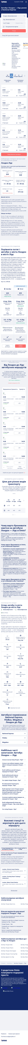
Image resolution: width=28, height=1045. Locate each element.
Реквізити (3, 1034)
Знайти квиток (7, 176)
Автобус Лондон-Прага (7, 948)
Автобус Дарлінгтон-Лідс (7, 957)
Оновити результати (13, 383)
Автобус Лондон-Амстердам (8, 951)
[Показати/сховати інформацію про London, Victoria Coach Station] (25, 871)
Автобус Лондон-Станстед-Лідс (9, 954)
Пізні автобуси (19, 467)
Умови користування (14, 1034)
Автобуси (9, 963)
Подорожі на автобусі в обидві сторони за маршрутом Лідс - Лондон (13, 921)
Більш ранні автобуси (10, 467)
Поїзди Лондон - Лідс (7, 924)
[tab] (7, 81)
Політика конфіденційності (8, 1036)
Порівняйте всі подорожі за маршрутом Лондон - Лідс (12, 927)
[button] (8, 23)
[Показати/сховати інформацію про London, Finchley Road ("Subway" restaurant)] (25, 877)
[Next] (24, 76)
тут (24, 472)
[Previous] (4, 501)
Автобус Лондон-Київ (6, 944)
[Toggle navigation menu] (26, 2)
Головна (3, 963)
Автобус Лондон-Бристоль (8, 904)
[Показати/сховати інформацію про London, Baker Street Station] (25, 884)
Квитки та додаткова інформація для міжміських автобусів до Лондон (11, 931)
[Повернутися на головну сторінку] (4, 2)
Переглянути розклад (7, 193)
